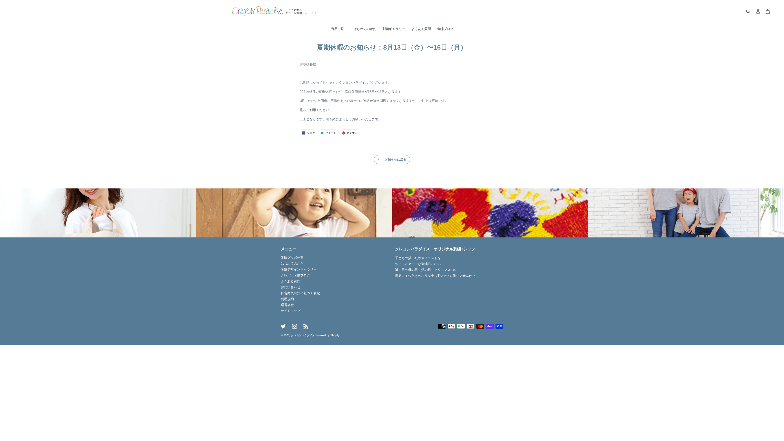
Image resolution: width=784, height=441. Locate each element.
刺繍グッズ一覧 (292, 257)
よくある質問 (290, 281)
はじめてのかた (292, 263)
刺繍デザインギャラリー (299, 269)
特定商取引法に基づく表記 (300, 293)
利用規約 (287, 299)
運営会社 (287, 305)
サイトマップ (290, 311)
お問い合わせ (290, 287)
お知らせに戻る (395, 159)
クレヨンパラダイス (303, 335)
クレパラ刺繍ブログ (295, 275)
